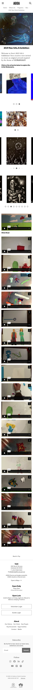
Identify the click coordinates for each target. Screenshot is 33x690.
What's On (12, 7)
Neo (26, 7)
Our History (8, 624)
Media (20, 629)
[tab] (13, 104)
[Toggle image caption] (31, 43)
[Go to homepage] (16, 3)
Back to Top (16, 556)
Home (5, 7)
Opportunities (22, 627)
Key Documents (11, 627)
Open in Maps (15, 580)
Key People (24, 624)
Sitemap (23, 678)
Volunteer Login (16, 607)
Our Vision (16, 624)
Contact (13, 629)
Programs (20, 7)
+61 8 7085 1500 (17, 570)
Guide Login (16, 613)
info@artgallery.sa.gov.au (17, 572)
